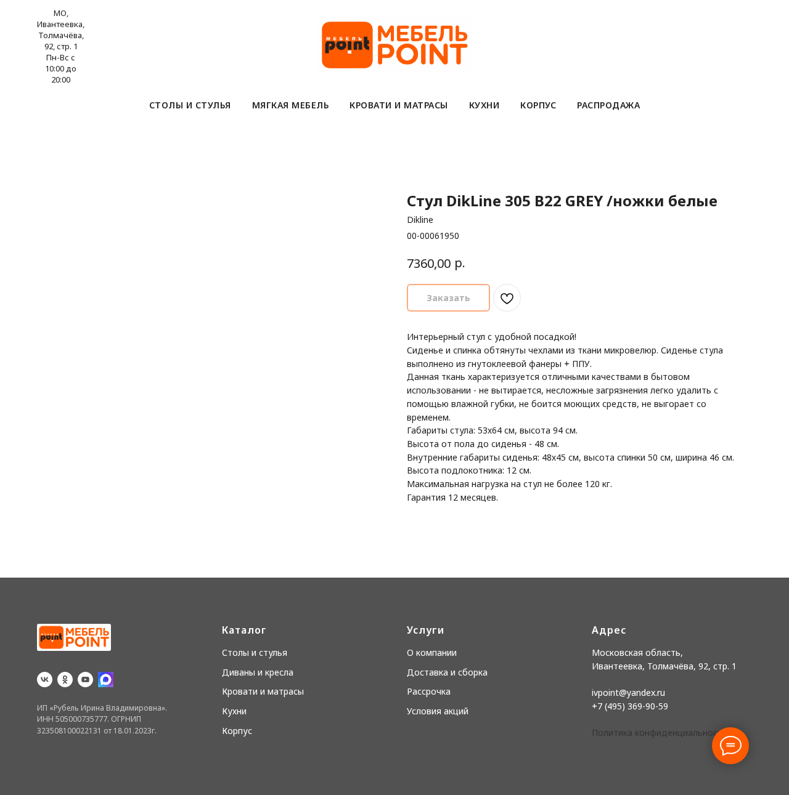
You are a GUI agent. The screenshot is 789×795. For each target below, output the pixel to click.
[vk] (44, 679)
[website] (105, 679)
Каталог (244, 630)
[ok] (65, 679)
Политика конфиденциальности (659, 732)
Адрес (609, 630)
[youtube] (85, 679)
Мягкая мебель (290, 105)
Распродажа (608, 105)
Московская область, (637, 652)
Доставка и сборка (447, 672)
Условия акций (437, 711)
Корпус (538, 105)
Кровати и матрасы (399, 105)
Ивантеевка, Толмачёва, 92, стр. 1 (664, 666)
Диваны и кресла (257, 672)
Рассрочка (429, 691)
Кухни (484, 105)
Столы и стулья (190, 105)
